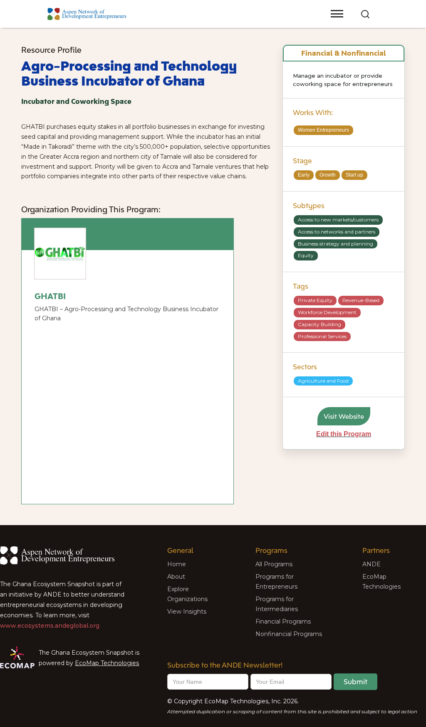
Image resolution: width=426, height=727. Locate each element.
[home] (86, 14)
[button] (314, 6)
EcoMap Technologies (107, 663)
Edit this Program (343, 433)
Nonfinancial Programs (288, 634)
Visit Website (344, 416)
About (176, 576)
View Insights (186, 611)
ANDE (371, 564)
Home (176, 564)
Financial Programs (283, 621)
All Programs (273, 564)
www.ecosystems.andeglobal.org (49, 625)
